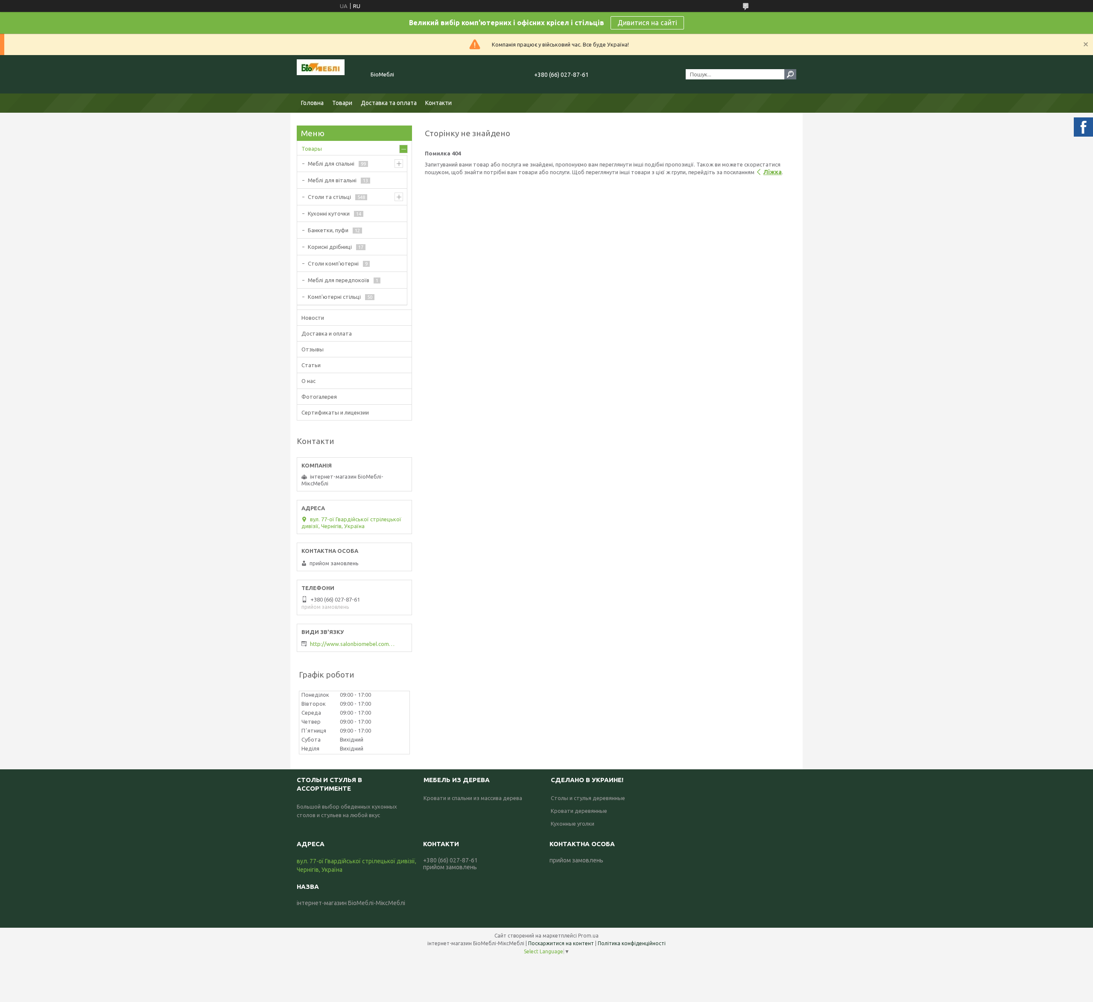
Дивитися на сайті (647, 22)
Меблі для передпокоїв (338, 280)
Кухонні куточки (329, 213)
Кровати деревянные (579, 811)
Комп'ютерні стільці (334, 297)
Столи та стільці (329, 197)
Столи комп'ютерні (333, 263)
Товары (311, 149)
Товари (342, 102)
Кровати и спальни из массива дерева (473, 798)
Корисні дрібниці (330, 247)
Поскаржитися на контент (561, 943)
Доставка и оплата (326, 333)
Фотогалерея (319, 397)
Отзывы (312, 349)
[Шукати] (790, 74)
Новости (312, 318)
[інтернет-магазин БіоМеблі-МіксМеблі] (329, 74)
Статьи (311, 365)
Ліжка (772, 172)
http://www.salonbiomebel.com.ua (352, 644)
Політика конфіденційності (632, 943)
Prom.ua (588, 935)
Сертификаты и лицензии (335, 412)
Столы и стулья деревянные (588, 798)
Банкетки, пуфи (328, 230)
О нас (308, 381)
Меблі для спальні (331, 164)
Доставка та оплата (389, 102)
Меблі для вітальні (332, 180)
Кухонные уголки (572, 824)
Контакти (438, 102)
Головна (312, 102)
